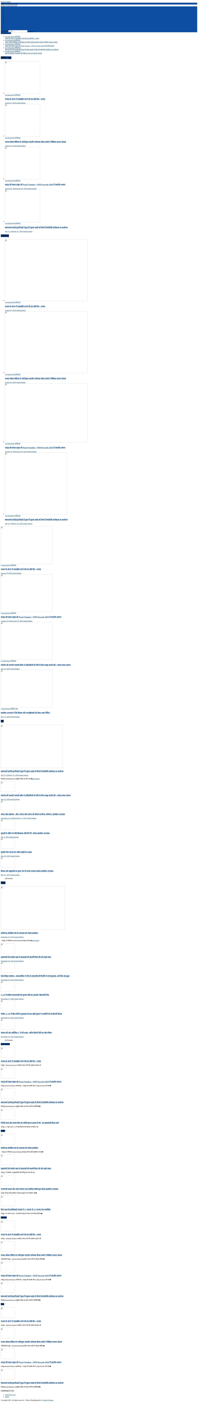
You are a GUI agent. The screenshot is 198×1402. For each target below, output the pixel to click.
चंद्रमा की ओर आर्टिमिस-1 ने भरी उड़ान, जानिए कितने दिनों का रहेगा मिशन (26, 1033)
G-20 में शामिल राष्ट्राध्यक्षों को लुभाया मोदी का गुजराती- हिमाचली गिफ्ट (25, 995)
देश (6, 12)
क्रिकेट (7, 18)
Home (7, 1397)
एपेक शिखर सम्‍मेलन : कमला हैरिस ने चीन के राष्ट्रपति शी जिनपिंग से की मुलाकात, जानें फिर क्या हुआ (35, 976)
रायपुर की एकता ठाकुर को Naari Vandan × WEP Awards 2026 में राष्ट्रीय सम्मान (29, 46)
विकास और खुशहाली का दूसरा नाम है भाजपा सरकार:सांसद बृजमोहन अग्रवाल (27, 871)
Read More (36, 779)
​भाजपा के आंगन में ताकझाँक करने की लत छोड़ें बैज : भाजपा (22, 38)
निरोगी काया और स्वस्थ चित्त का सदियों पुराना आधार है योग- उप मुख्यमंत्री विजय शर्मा (30, 1123)
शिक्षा (6, 27)
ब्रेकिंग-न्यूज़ (14, 709)
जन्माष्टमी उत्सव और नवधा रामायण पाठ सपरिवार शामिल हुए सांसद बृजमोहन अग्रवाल (29, 1189)
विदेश (6, 24)
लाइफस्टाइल (8, 22)
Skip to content (6, 2)
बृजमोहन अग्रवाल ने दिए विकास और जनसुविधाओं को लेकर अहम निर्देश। (26, 713)
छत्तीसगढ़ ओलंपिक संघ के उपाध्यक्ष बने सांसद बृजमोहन (19, 933)
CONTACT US (10, 1395)
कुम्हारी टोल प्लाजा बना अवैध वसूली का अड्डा (16, 852)
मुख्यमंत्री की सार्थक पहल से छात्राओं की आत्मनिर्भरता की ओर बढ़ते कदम (26, 957)
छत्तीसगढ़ (7, 11)
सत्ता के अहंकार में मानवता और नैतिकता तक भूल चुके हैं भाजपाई (23, 53)
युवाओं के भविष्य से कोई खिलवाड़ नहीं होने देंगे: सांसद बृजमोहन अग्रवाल (25, 833)
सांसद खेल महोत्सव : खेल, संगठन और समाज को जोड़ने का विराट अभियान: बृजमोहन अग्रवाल (33, 814)
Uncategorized (9, 37)
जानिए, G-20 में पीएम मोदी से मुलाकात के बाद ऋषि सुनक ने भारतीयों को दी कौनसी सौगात (31, 1014)
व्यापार (7, 25)
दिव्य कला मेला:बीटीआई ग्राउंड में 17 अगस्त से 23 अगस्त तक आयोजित (26, 1209)
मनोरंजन (7, 16)
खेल (6, 14)
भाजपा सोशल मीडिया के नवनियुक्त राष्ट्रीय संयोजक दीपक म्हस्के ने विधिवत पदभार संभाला (31, 42)
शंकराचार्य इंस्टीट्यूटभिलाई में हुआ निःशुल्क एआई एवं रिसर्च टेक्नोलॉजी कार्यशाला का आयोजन (31, 49)
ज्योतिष (7, 20)
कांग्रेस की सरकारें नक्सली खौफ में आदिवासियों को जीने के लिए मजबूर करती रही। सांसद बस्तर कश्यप (36, 665)
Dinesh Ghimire (48, 1400)
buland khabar (21, 103)
